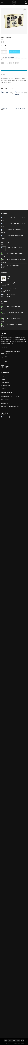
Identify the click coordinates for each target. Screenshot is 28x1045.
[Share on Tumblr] (18, 63)
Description (5, 71)
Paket (9, 57)
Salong (6, 356)
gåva (5, 59)
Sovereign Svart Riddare (20, 108)
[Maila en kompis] (10, 63)
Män (6, 361)
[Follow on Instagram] (5, 414)
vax (11, 59)
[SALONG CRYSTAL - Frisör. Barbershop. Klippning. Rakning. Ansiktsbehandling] (14, 2)
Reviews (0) (4, 74)
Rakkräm (13, 57)
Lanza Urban (4, 108)
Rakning (7, 366)
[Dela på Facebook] (5, 63)
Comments (7, 353)
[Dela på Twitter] (8, 63)
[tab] (14, 71)
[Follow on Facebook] (2, 414)
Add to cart (14, 52)
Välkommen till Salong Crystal (12, 351)
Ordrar (3, 379)
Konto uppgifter (5, 376)
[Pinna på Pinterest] (13, 63)
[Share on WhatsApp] (2, 63)
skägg (9, 59)
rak (6, 59)
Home (2, 35)
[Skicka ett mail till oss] (8, 414)
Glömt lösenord (5, 382)
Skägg (7, 35)
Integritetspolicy (5, 385)
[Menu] (2, 2)
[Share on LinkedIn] (16, 63)
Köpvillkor (4, 388)
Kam (7, 57)
